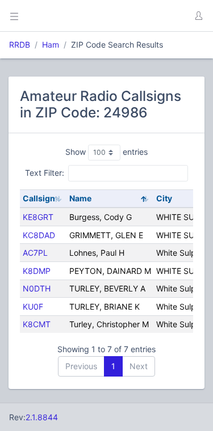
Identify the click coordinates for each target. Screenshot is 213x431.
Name (80, 198)
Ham (50, 44)
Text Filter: (44, 173)
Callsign (39, 198)
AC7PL (35, 252)
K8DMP (37, 271)
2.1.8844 (42, 417)
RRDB (19, 44)
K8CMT (37, 324)
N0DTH (37, 288)
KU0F (33, 306)
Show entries (106, 152)
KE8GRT (38, 217)
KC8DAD (39, 235)
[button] (198, 16)
